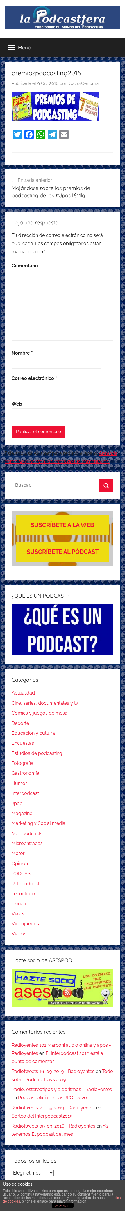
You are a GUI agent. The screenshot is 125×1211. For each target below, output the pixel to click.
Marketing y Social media (38, 823)
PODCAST (22, 873)
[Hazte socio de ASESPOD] (62, 988)
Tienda (19, 903)
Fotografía (22, 763)
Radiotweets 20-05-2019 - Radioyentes (53, 1108)
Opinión (20, 863)
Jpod (17, 803)
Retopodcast (25, 884)
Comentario (26, 265)
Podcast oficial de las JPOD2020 (52, 1097)
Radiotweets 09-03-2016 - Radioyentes (53, 1126)
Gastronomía (25, 773)
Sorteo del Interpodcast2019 (42, 1116)
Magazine (22, 813)
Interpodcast (25, 793)
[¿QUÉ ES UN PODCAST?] (62, 629)
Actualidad (23, 693)
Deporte (20, 723)
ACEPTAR (62, 1205)
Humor (19, 783)
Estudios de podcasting (37, 753)
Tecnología (23, 893)
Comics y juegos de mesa (39, 713)
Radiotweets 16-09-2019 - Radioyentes (53, 1071)
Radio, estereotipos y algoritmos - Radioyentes (62, 1089)
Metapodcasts (27, 833)
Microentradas (27, 843)
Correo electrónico (34, 378)
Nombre (22, 353)
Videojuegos (25, 923)
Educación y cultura (33, 733)
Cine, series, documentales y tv (45, 703)
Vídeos (19, 933)
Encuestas (23, 743)
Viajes (18, 914)
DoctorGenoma (83, 83)
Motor (18, 853)
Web (17, 404)
